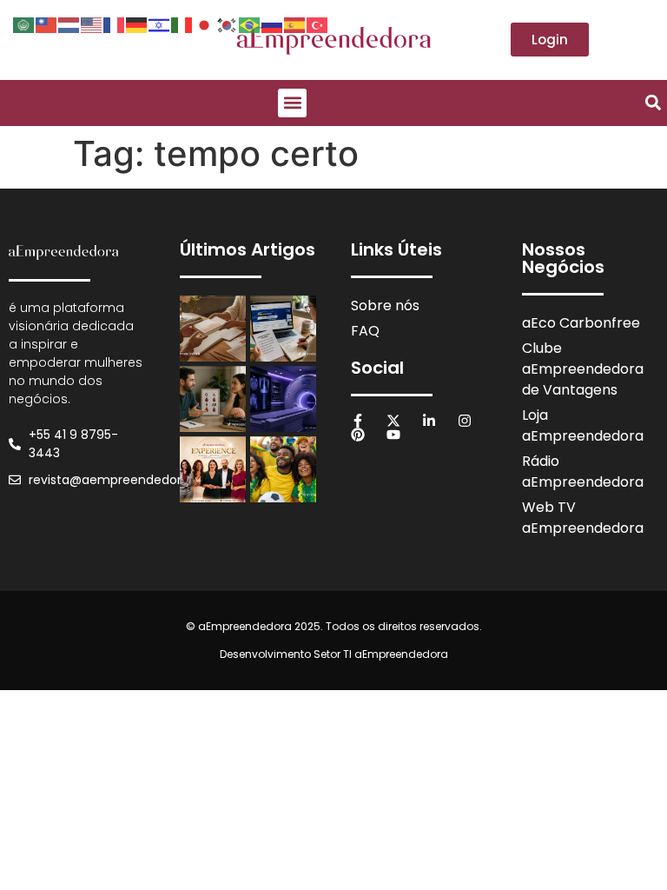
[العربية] (24, 23)
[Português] (250, 23)
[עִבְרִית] (160, 23)
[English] (92, 23)
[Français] (114, 23)
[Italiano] (182, 23)
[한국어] (227, 23)
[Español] (295, 23)
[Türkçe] (318, 23)
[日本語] (205, 23)
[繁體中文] (47, 23)
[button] (292, 103)
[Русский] (272, 23)
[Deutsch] (137, 23)
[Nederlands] (69, 23)
